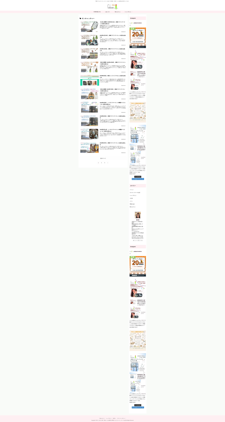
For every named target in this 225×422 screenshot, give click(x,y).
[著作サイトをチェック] (133, 240)
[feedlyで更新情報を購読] (142, 240)
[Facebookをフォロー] (137, 240)
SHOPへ (114, 418)
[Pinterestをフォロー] (140, 240)
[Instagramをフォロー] (138, 240)
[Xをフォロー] (135, 240)
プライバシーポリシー (121, 418)
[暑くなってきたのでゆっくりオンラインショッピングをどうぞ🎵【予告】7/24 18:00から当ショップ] (138, 38)
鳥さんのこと (102, 418)
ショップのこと (109, 418)
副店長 (137, 219)
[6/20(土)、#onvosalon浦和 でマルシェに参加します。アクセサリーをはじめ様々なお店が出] (138, 112)
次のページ (103, 158)
